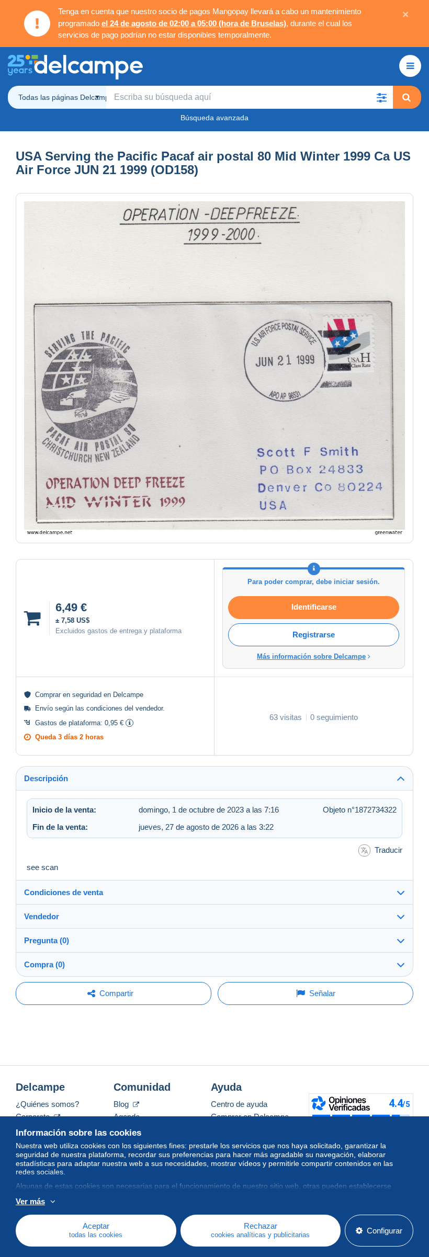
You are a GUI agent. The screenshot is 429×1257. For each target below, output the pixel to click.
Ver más (30, 1201)
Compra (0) (44, 964)
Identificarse (313, 606)
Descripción (46, 778)
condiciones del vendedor (124, 708)
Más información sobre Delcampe (311, 656)
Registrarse (313, 634)
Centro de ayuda (239, 1104)
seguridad (86, 695)
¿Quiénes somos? (47, 1104)
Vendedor (41, 916)
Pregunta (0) (46, 940)
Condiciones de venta (63, 892)
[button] (381, 97)
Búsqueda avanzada (214, 117)
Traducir (388, 849)
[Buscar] (406, 97)
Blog (122, 1104)
